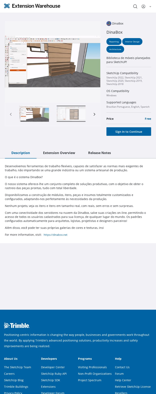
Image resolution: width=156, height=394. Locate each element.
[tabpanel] (78, 200)
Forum (119, 374)
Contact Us (122, 367)
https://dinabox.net (55, 235)
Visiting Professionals (92, 367)
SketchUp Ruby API (54, 374)
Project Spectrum (89, 380)
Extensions (48, 387)
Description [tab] (20, 153)
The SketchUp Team (17, 367)
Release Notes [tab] (99, 153)
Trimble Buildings (16, 387)
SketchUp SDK (50, 380)
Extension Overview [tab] (59, 153)
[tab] (34, 114)
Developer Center (53, 367)
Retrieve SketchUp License (133, 387)
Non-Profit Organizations (95, 374)
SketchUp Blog (14, 380)
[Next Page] (94, 114)
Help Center (123, 380)
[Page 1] (34, 114)
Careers (9, 374)
